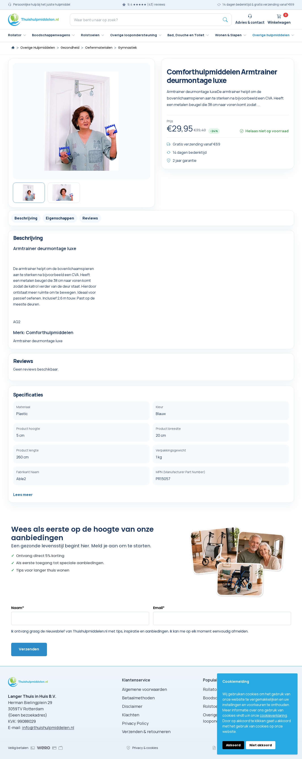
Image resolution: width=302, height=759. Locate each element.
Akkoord (233, 745)
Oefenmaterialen (98, 48)
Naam (17, 607)
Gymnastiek (127, 48)
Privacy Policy (135, 723)
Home (13, 47)
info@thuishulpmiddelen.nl (48, 727)
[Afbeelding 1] (29, 192)
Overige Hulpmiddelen (37, 48)
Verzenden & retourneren (146, 731)
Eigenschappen (60, 217)
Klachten (130, 714)
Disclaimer (132, 706)
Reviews (90, 217)
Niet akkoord (260, 745)
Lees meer (23, 494)
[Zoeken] (225, 20)
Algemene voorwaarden (144, 689)
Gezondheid (70, 48)
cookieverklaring (273, 715)
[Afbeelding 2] (64, 192)
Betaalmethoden (138, 697)
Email (159, 607)
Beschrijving (26, 217)
